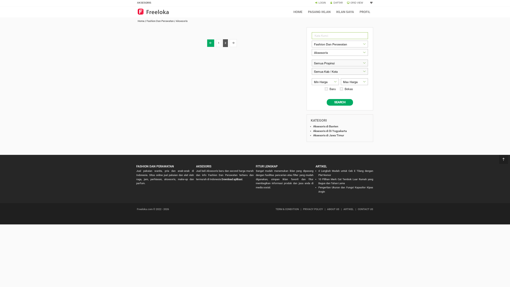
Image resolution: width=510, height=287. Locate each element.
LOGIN (322, 2)
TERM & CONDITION (287, 209)
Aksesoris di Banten (325, 126)
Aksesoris (182, 21)
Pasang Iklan (319, 12)
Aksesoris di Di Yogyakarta (330, 131)
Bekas (349, 89)
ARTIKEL (348, 209)
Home (297, 12)
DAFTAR (338, 2)
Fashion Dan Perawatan (160, 21)
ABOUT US (333, 209)
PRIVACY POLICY (313, 209)
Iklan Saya (345, 12)
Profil (365, 12)
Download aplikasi (232, 179)
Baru (333, 89)
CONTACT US (365, 209)
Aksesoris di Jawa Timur (328, 135)
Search (340, 102)
